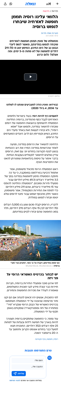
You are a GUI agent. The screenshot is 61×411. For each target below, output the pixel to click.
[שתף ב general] (5, 3)
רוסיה (55, 339)
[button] (48, 4)
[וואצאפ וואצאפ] (10, 3)
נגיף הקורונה (40, 339)
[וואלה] (30, 3)
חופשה (49, 339)
